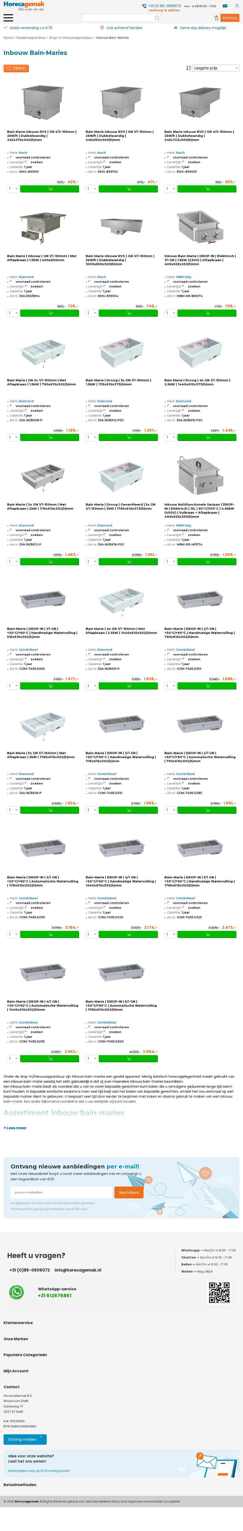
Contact (11, 1386)
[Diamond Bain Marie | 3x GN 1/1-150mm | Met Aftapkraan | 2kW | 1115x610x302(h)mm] (43, 475)
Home (8, 38)
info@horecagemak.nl (78, 1270)
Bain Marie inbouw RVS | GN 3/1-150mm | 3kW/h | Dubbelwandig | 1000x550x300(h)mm (120, 260)
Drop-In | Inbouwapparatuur (71, 38)
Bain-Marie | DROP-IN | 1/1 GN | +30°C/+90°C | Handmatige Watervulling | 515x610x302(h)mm (42, 633)
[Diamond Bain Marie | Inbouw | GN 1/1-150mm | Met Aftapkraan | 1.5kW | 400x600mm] (43, 227)
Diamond (26, 277)
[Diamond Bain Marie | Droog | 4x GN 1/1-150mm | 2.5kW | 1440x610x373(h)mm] (200, 351)
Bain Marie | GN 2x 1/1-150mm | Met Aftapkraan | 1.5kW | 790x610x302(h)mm (41, 382)
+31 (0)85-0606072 (29, 1270)
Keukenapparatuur (31, 38)
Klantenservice (18, 1322)
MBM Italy (183, 277)
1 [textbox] (9, 188)
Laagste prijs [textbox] (205, 68)
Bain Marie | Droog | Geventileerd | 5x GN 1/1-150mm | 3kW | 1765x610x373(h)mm (120, 506)
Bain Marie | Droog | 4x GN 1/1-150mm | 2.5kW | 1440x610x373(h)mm (197, 382)
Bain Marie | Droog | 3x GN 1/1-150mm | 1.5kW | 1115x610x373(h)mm (118, 382)
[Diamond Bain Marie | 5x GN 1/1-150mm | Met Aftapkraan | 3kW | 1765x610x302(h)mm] (43, 724)
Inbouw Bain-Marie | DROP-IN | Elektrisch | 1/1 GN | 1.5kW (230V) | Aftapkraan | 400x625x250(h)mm (200, 260)
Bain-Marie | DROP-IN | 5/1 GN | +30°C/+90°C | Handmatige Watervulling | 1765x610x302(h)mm (199, 881)
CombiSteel (28, 649)
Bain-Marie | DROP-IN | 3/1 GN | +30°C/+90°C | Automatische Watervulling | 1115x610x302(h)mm (42, 881)
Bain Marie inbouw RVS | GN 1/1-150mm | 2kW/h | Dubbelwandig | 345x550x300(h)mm (120, 136)
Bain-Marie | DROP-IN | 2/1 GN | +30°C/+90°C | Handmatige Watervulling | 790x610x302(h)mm (199, 633)
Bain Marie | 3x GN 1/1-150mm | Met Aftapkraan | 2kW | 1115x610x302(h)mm (40, 506)
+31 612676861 (54, 1295)
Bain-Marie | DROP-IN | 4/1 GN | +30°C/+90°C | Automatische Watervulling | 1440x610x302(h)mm (42, 1005)
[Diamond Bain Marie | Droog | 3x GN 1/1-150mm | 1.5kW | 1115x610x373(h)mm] (121, 351)
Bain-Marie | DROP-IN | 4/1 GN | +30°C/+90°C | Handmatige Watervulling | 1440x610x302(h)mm (121, 881)
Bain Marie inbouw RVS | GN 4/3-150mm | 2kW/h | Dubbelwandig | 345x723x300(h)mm (199, 136)
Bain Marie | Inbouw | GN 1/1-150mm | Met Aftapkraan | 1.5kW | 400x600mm (41, 258)
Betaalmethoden (20, 1484)
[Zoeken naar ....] (156, 18)
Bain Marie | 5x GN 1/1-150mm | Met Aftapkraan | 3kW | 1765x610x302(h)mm (41, 755)
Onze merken (16, 1338)
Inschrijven (129, 1192)
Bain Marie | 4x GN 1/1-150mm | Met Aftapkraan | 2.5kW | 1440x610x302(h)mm (121, 631)
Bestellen (230, 18)
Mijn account (16, 1370)
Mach (23, 152)
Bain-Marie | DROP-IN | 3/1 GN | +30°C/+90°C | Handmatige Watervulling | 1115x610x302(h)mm (121, 757)
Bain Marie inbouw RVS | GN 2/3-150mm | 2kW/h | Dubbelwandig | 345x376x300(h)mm (41, 136)
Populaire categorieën (25, 1354)
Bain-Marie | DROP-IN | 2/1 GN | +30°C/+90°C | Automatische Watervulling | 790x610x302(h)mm (200, 757)
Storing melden (25, 1438)
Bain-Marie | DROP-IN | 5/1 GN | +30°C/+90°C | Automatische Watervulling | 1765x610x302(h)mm (121, 1005)
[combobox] (215, 68)
